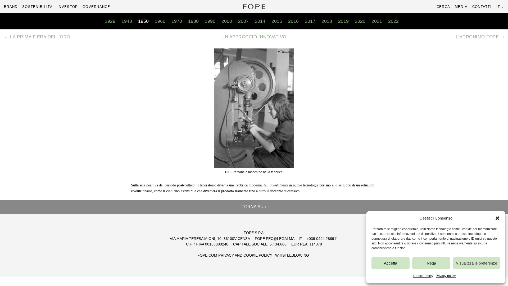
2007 (243, 21)
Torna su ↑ (254, 206)
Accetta (390, 263)
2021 (376, 21)
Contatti (482, 7)
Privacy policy (446, 276)
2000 (226, 21)
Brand (10, 7)
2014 (260, 21)
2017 (310, 21)
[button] (497, 218)
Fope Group (254, 7)
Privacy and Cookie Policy (245, 255)
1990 (210, 21)
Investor (67, 7)
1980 (193, 21)
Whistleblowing (292, 255)
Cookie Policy (423, 276)
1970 (176, 21)
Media (461, 7)
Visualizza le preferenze (476, 263)
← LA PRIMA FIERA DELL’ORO (37, 36)
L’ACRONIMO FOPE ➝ (480, 36)
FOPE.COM (207, 255)
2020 (360, 21)
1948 (126, 21)
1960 (160, 21)
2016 (293, 21)
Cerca (443, 7)
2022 (393, 21)
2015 (276, 21)
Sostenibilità (37, 7)
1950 (143, 21)
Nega (431, 263)
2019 (343, 21)
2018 (326, 21)
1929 (110, 21)
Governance (96, 7)
